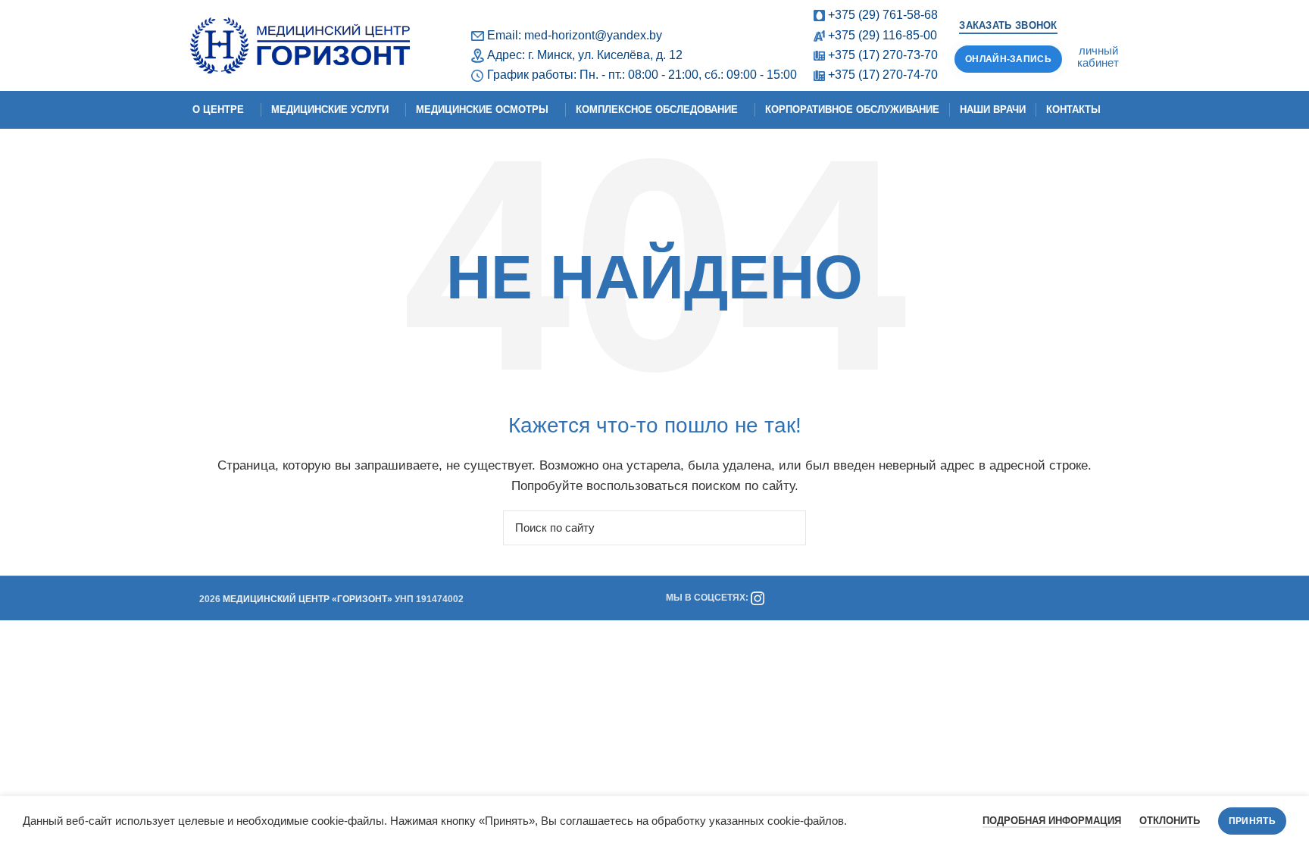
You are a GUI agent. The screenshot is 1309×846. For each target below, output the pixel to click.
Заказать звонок (1008, 25)
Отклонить (1169, 820)
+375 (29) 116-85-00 (882, 35)
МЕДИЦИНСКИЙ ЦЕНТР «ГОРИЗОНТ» (307, 599)
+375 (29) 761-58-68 (883, 14)
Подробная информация (1052, 820)
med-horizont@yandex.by (593, 35)
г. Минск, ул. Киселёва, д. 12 (605, 54)
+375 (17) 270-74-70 (883, 74)
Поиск (785, 527)
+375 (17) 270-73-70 (883, 54)
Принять (1252, 821)
